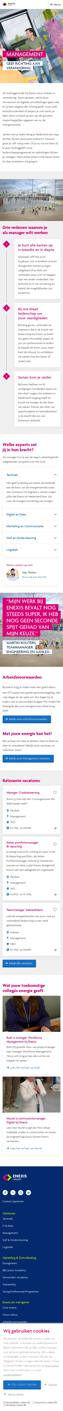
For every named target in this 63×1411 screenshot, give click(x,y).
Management (10, 1232)
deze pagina (51, 1366)
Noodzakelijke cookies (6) (18, 1402)
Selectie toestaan (16, 1394)
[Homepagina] (9, 4)
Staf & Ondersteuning (15, 1240)
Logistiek (8, 1247)
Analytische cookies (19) (46, 1402)
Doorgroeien (10, 1263)
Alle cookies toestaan (24, 1384)
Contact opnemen (13, 1201)
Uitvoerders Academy (15, 1277)
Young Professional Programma (20, 1291)
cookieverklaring (12, 1375)
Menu (57, 4)
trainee (45, 143)
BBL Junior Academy (14, 1270)
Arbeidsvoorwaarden (15, 1321)
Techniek (8, 1218)
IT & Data (8, 1225)
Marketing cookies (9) (16, 1405)
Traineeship (9, 1284)
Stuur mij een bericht (34, 577)
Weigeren (52, 1384)
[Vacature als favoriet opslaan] (55, 792)
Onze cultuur (10, 1314)
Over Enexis (9, 1307)
